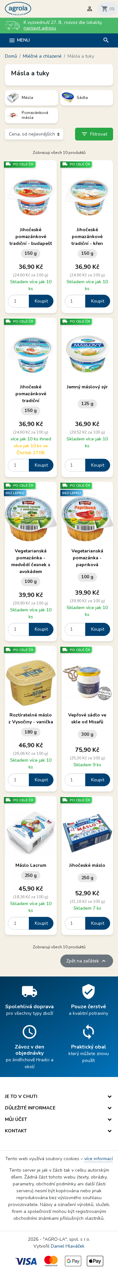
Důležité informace (30, 1108)
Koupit (41, 301)
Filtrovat (94, 134)
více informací (98, 1159)
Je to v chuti (21, 1096)
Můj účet (16, 1119)
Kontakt (16, 1131)
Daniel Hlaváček (68, 1246)
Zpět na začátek (86, 960)
